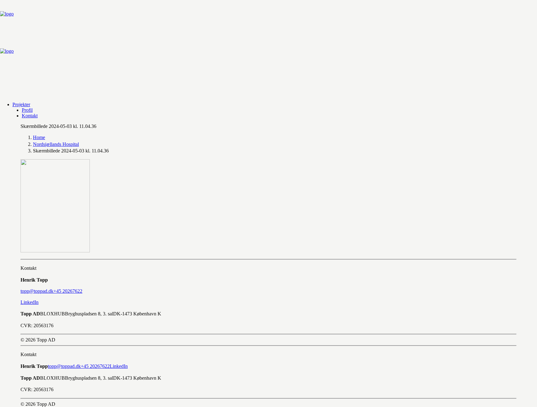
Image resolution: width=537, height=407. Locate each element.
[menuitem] (274, 104)
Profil (27, 110)
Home (39, 137)
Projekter (21, 104)
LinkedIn (30, 302)
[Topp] (268, 48)
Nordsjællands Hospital (56, 144)
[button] (37, 291)
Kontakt (30, 115)
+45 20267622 (95, 366)
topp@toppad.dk (64, 366)
